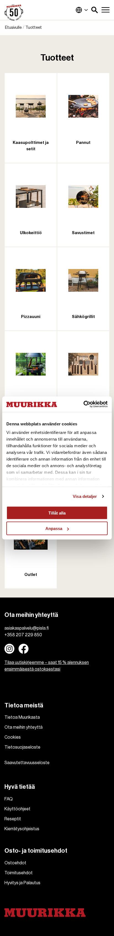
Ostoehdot (15, 863)
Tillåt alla (57, 512)
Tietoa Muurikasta (22, 717)
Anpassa (53, 528)
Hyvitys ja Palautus (22, 883)
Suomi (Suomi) (82, 10)
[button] (94, 10)
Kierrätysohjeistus (21, 829)
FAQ (8, 799)
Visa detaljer (85, 496)
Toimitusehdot (18, 873)
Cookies (12, 737)
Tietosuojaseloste (22, 747)
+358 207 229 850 (23, 635)
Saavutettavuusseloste (27, 763)
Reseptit (12, 819)
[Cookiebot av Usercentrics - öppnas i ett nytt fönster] (83, 404)
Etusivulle (13, 28)
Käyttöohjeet (17, 809)
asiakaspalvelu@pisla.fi (26, 628)
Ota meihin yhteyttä (23, 727)
